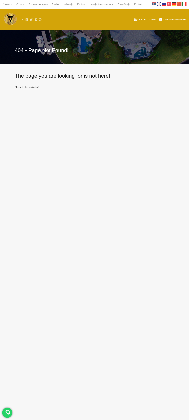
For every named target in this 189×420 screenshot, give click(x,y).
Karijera (81, 4)
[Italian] (184, 4)
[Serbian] (154, 4)
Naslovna (7, 4)
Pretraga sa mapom (38, 4)
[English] (159, 4)
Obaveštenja (124, 4)
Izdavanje (68, 4)
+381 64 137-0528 (147, 19)
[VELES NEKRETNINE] (10, 25)
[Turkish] (169, 4)
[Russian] (164, 4)
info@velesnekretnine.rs (174, 19)
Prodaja (55, 4)
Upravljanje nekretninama (101, 4)
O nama (20, 4)
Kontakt (138, 4)
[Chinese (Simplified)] (179, 4)
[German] (174, 4)
